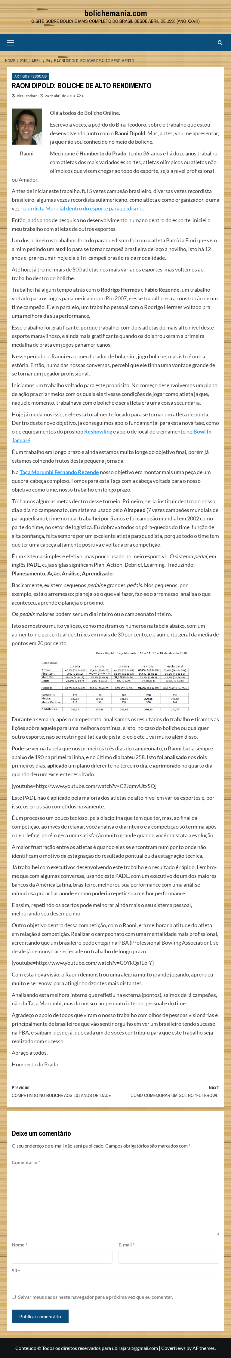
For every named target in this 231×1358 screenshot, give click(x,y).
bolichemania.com (115, 13)
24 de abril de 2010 (60, 95)
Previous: (61, 1091)
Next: (175, 1091)
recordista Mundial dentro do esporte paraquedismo (81, 208)
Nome (19, 1244)
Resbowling (98, 431)
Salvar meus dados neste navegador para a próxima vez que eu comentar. (95, 1297)
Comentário (26, 1162)
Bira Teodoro (27, 95)
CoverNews (173, 1348)
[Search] (220, 42)
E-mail (126, 1244)
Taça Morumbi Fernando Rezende (59, 472)
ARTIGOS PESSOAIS (30, 76)
